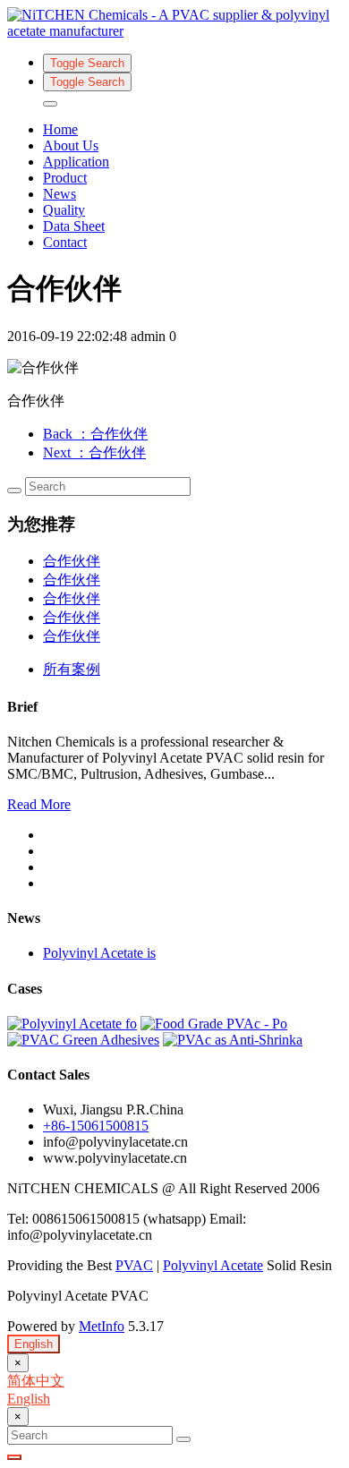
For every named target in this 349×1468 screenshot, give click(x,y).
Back (95, 433)
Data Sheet (74, 226)
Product (65, 177)
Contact (65, 242)
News (59, 193)
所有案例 (71, 669)
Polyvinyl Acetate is (99, 952)
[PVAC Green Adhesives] (83, 1039)
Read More (39, 804)
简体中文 (35, 1380)
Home (60, 129)
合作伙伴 (71, 560)
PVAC (134, 1265)
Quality (64, 210)
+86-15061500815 (96, 1125)
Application (76, 161)
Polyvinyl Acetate (213, 1265)
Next (94, 452)
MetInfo (101, 1326)
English (33, 1344)
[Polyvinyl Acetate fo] (72, 1023)
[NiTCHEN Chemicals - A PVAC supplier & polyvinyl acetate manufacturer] (174, 23)
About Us (70, 145)
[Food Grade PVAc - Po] (213, 1023)
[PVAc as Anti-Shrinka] (232, 1039)
